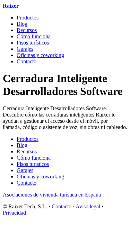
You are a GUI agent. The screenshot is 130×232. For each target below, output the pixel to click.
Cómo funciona (34, 36)
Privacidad (14, 213)
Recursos (27, 30)
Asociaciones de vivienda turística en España (52, 195)
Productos (27, 18)
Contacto (26, 61)
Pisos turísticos (33, 43)
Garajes (25, 49)
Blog (22, 24)
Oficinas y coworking (40, 55)
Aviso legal (88, 206)
